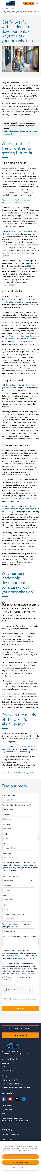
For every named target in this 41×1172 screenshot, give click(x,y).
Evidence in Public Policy (11, 1080)
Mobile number (8, 853)
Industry (5, 895)
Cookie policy (7, 1139)
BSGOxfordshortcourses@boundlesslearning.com (20, 1054)
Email (4, 834)
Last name (6, 824)
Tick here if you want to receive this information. (17, 978)
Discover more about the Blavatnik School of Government (15, 1119)
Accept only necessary (20, 1162)
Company (6, 886)
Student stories (8, 1070)
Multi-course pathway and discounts (16, 1087)
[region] (20, 1156)
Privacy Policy (14, 956)
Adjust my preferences (20, 1168)
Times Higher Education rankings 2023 (18, 772)
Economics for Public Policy (12, 1084)
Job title (5, 905)
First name (6, 815)
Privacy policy (7, 1129)
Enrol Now (28, 3)
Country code (7, 844)
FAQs (4, 1067)
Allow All (20, 1157)
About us (5, 1063)
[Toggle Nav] (37, 3)
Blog (26, 9)
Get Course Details (19, 1028)
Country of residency (10, 876)
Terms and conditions (10, 1134)
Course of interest (9, 795)
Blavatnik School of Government (11, 9)
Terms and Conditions (26, 958)
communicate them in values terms (15, 498)
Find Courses (7, 1109)
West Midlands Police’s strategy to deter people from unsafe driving (20, 509)
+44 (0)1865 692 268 (12, 1052)
